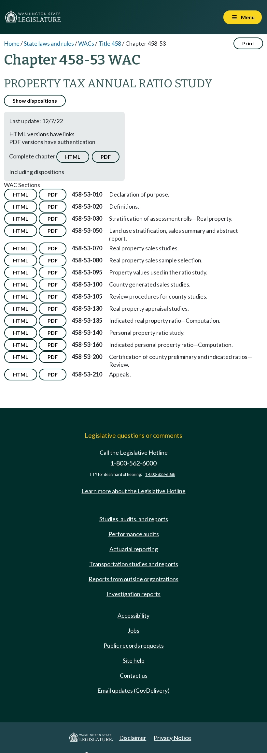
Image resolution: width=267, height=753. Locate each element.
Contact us (134, 675)
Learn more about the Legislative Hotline (134, 491)
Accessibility (133, 615)
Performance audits (133, 534)
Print (248, 43)
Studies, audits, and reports (133, 519)
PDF (106, 157)
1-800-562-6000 (133, 463)
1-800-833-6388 (160, 474)
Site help (134, 660)
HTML (72, 157)
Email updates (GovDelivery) (133, 690)
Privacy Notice (172, 737)
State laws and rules (49, 43)
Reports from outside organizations (133, 579)
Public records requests (134, 645)
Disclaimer (132, 737)
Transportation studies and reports (133, 564)
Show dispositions (35, 100)
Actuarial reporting (133, 549)
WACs (86, 43)
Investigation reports (133, 594)
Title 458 (109, 43)
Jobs (133, 630)
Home (12, 43)
